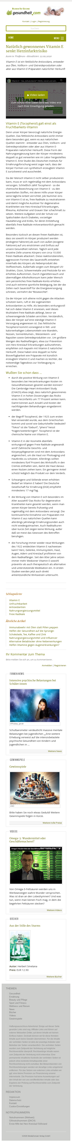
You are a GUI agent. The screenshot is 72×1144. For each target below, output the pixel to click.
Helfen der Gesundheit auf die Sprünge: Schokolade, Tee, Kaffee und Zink (31, 632)
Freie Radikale (17, 614)
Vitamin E (14, 600)
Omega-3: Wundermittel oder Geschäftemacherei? (27, 840)
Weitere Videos (54, 910)
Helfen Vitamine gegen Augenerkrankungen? (34, 644)
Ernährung (14, 997)
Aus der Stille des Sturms (24, 925)
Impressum (14, 1097)
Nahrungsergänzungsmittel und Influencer (33, 637)
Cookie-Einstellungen (19, 1106)
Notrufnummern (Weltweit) (21, 1117)
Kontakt (25, 21)
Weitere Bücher (54, 976)
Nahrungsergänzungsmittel (24, 610)
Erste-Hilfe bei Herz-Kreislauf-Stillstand (28, 1124)
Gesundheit (14, 993)
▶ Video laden (36, 95)
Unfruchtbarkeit (18, 603)
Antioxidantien (17, 607)
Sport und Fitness (17, 1003)
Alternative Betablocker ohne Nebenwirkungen (35, 641)
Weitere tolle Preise (52, 822)
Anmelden (47, 665)
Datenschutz (15, 1100)
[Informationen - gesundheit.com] (36, 11)
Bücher (12, 1012)
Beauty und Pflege (18, 1000)
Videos (12, 1015)
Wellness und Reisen (19, 1006)
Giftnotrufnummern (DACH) (22, 1120)
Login (33, 21)
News (12, 1009)
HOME (11, 37)
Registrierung (44, 21)
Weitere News (55, 751)
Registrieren (60, 665)
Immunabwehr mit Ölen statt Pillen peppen (33, 627)
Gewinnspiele (17, 766)
